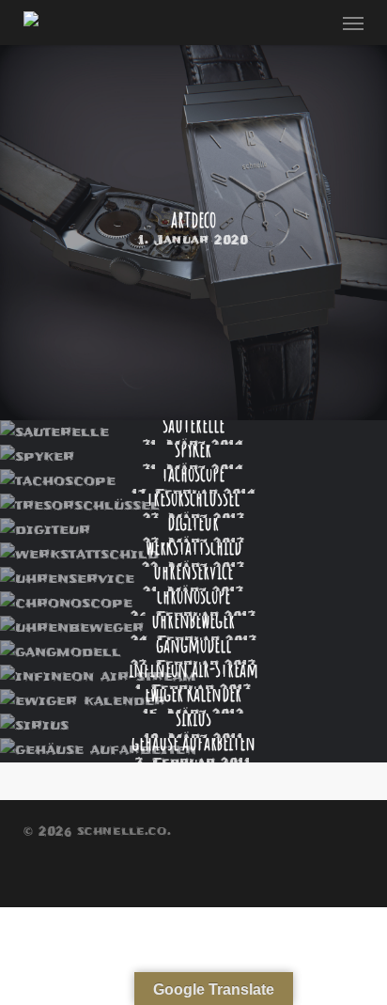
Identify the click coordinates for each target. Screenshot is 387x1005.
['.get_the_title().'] (193, 227)
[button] (353, 22)
